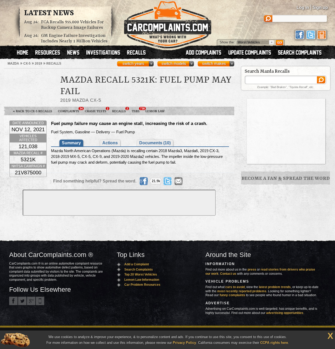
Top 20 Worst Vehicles (140, 274)
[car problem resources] (50, 53)
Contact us (228, 274)
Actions (110, 143)
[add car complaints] (206, 53)
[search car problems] (302, 53)
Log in (303, 7)
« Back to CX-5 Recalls (32, 111)
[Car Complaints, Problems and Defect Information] (167, 23)
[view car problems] (25, 53)
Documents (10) (155, 143)
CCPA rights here (274, 343)
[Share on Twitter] (167, 181)
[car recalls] (136, 53)
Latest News (49, 13)
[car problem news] (75, 53)
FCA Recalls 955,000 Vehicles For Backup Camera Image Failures (72, 25)
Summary (71, 143)
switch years (133, 63)
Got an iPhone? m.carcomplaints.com (40, 301)
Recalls (120, 110)
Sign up (320, 7)
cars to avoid (235, 287)
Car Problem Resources (142, 285)
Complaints (70, 110)
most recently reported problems (241, 291)
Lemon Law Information (141, 280)
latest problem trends (275, 287)
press (252, 269)
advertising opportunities (284, 313)
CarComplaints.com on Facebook (13, 301)
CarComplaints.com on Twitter (22, 301)
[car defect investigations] (105, 53)
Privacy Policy (184, 343)
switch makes (214, 63)
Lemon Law (155, 111)
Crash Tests (96, 110)
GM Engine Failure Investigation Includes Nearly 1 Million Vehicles (74, 38)
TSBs (137, 110)
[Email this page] (178, 181)
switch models (173, 63)
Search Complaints (138, 269)
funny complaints (232, 295)
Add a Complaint (136, 264)
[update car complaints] (252, 53)
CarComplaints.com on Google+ (31, 301)
